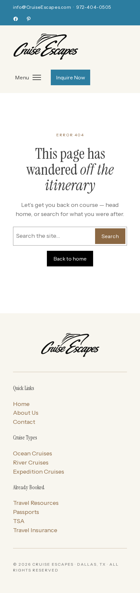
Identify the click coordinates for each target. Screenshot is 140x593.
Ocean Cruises (32, 453)
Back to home (70, 258)
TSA (18, 521)
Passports (26, 512)
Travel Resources (36, 502)
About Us (25, 412)
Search (110, 236)
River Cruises (31, 462)
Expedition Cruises (38, 471)
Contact (24, 421)
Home (21, 404)
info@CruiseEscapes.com (42, 7)
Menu (22, 77)
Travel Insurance (35, 530)
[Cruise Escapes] (70, 346)
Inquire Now (70, 77)
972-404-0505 (93, 7)
